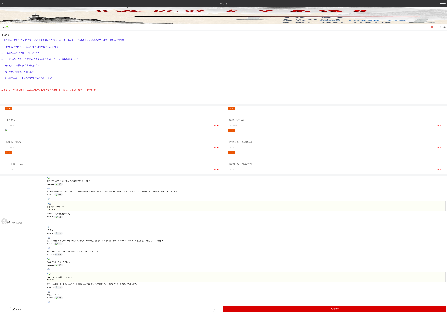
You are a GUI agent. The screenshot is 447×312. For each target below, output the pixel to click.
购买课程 (335, 309)
